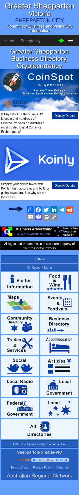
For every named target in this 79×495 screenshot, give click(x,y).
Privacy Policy (42, 467)
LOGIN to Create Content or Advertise (39, 444)
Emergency (31, 40)
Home (9, 40)
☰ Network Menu (39, 267)
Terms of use (20, 467)
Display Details (65, 115)
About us (62, 467)
